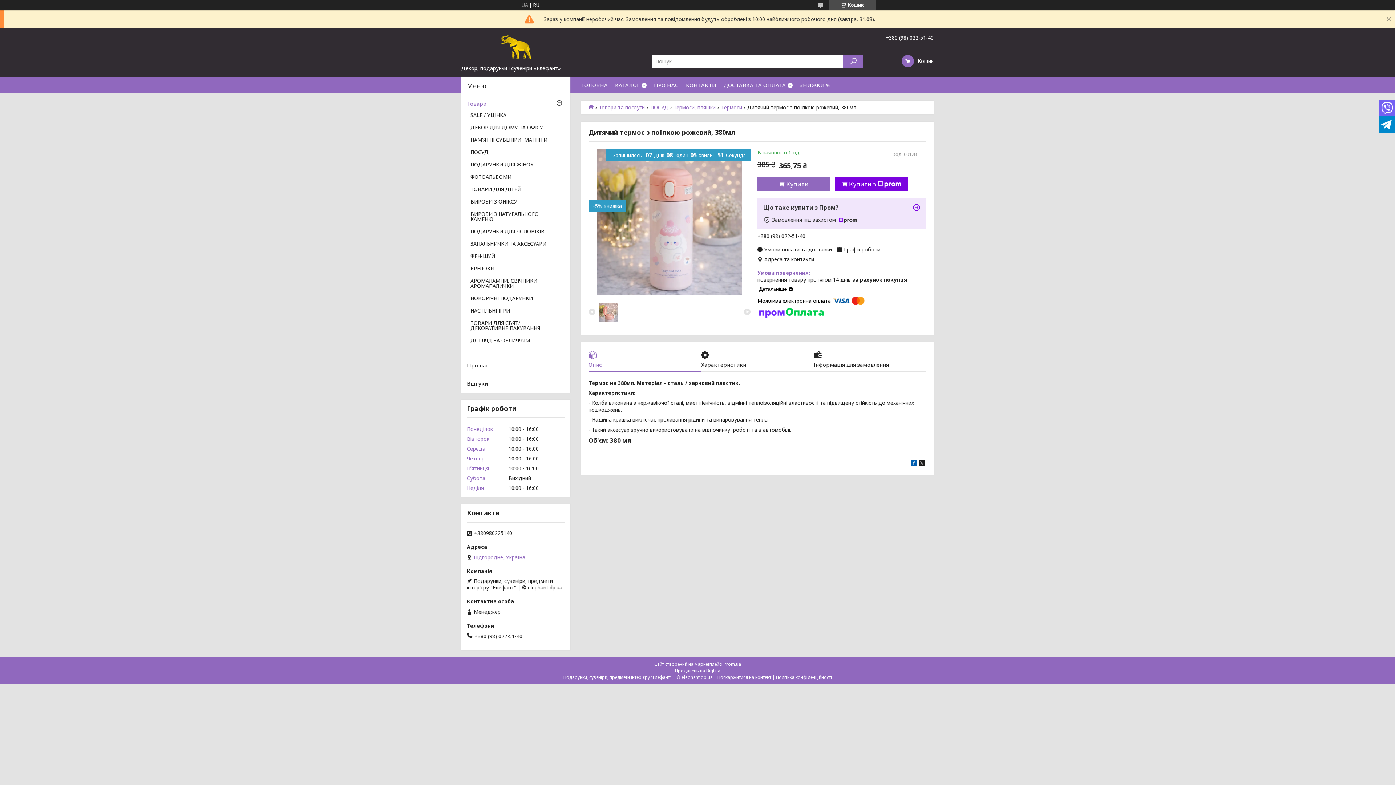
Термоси (731, 107)
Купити (797, 184)
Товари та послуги (622, 107)
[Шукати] (853, 61)
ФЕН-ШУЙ (482, 256)
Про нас (478, 365)
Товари (476, 103)
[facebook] (914, 463)
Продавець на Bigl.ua (697, 671)
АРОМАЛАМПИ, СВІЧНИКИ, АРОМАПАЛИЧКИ (504, 283)
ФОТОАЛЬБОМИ (491, 177)
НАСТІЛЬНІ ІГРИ (490, 311)
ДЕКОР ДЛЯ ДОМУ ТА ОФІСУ (506, 128)
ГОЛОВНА (594, 85)
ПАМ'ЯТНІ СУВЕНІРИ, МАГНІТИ (508, 140)
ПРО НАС (666, 85)
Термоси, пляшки (695, 107)
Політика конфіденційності (804, 677)
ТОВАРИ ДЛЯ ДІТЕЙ (495, 190)
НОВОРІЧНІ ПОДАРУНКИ (501, 299)
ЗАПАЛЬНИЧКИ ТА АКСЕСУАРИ (508, 244)
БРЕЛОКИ (482, 269)
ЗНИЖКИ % (815, 85)
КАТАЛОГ (627, 85)
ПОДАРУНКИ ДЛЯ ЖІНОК (502, 165)
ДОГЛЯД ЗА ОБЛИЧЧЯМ (500, 341)
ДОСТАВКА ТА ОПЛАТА (755, 85)
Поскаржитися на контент (744, 677)
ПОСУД (659, 107)
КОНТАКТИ (701, 85)
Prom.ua (732, 664)
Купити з (862, 184)
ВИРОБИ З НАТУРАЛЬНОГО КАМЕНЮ (504, 217)
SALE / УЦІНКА (488, 115)
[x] (922, 463)
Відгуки (477, 383)
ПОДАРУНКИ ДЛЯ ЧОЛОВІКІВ (507, 232)
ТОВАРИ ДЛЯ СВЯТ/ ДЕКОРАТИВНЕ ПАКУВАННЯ (505, 326)
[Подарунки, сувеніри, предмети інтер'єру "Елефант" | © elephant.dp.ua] (515, 46)
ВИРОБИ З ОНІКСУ (493, 202)
